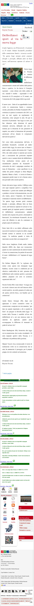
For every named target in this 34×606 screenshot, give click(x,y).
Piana (8, 13)
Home (3, 18)
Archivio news (23, 510)
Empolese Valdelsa (22, 10)
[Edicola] (13, 591)
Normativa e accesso (25, 530)
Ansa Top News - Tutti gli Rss (7, 406)
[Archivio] (6, 591)
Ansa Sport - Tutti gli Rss (6, 486)
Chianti (13, 10)
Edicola (29, 21)
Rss (25, 21)
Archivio (23, 18)
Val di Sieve (15, 13)
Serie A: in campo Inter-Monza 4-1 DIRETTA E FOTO (15, 469)
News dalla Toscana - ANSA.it (7, 411)
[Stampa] (23, 35)
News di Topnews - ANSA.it (6, 383)
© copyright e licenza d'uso (9, 599)
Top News (4, 21)
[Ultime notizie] (9, 591)
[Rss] (16, 591)
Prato (28, 13)
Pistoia (3, 15)
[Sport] (4, 27)
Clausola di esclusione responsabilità (12, 601)
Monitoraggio (14, 603)
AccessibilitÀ (5, 603)
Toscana (11, 380)
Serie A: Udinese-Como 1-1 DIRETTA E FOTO (13, 472)
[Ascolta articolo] (24, 37)
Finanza (14, 380)
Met (20, 540)
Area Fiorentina (5, 10)
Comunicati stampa (24, 523)
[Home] (2, 591)
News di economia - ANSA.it (6, 438)
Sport (17, 380)
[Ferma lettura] (27, 37)
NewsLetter (19, 21)
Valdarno (21, 13)
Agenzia (17, 18)
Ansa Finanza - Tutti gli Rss (6, 461)
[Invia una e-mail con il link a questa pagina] (31, 31)
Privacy (28, 601)
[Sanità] (9, 27)
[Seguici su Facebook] (20, 591)
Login (30, 3)
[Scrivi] (23, 591)
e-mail (4, 585)
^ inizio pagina (7, 373)
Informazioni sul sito (25, 599)
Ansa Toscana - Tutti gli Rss (6, 433)
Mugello (3, 13)
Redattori (11, 21)
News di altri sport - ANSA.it (6, 467)
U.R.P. (21, 525)
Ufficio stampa (23, 528)
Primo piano (10, 18)
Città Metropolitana (25, 520)
